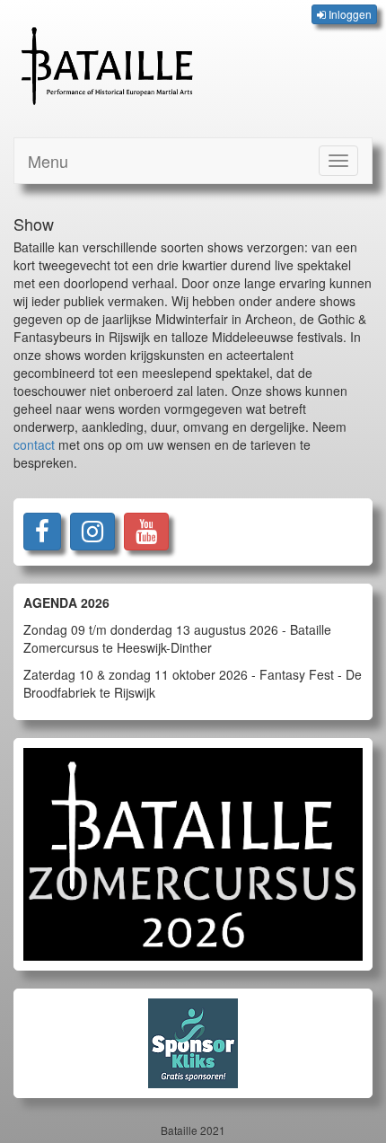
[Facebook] (42, 531)
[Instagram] (92, 531)
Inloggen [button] (349, 14)
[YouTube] (146, 531)
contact (34, 444)
